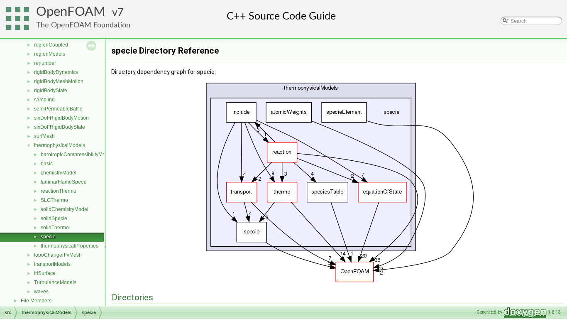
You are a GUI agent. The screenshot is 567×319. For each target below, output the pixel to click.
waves (41, 291)
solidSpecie (54, 218)
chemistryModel (58, 173)
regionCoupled (51, 45)
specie (48, 237)
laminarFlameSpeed (64, 182)
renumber (45, 63)
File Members (36, 301)
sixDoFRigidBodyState (59, 127)
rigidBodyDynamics (56, 72)
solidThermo (55, 228)
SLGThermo (54, 200)
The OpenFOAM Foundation (83, 25)
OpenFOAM (70, 11)
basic (47, 164)
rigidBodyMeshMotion (58, 81)
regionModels (49, 54)
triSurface (45, 273)
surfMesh (44, 136)
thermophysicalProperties (69, 246)
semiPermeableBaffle (58, 109)
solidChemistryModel (64, 209)
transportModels (52, 264)
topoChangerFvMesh (58, 255)
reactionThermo (58, 191)
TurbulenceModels (55, 282)
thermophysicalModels (59, 145)
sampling (44, 100)
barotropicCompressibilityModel (76, 154)
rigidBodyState (50, 90)
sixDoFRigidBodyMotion (61, 118)
